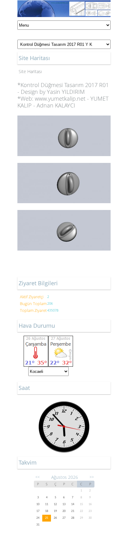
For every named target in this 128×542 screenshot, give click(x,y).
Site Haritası (30, 71)
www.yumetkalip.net (60, 98)
